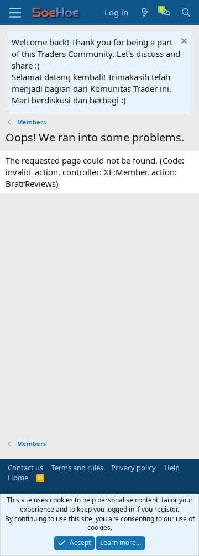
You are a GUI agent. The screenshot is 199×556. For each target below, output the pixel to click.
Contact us (25, 468)
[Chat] (165, 12)
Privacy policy (133, 468)
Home (18, 477)
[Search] (186, 12)
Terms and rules (77, 468)
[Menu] (15, 13)
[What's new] (144, 12)
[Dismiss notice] (182, 42)
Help (172, 468)
